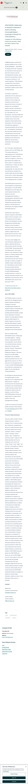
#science (14, 617)
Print (3, 645)
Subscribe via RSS (6, 649)
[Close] (25, 766)
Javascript (4, 653)
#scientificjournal (13, 615)
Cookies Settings (14, 774)
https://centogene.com (7, 637)
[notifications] (23, 3)
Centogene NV (8, 51)
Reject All (14, 777)
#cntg (7, 615)
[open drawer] (26, 3)
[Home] (6, 3)
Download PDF (5, 647)
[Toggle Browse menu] (23, 7)
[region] (14, 774)
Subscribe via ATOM (7, 651)
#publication (8, 617)
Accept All (14, 781)
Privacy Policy (6, 771)
